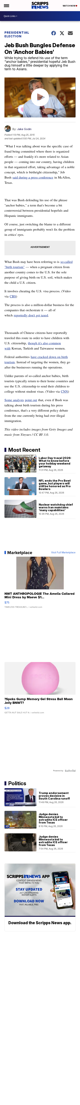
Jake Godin (24, 129)
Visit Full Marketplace (63, 552)
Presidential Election (16, 34)
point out (31, 400)
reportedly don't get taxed (31, 315)
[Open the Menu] (6, 5)
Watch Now (69, 6)
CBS (13, 296)
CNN (64, 391)
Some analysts (14, 400)
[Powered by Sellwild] (70, 770)
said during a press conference (32, 177)
